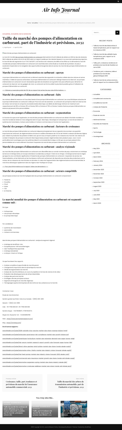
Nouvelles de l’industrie (100, 124)
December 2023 (98, 170)
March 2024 (97, 157)
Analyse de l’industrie (100, 107)
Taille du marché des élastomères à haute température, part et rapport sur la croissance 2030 (106, 48)
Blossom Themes (72, 427)
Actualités (6, 34)
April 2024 (96, 153)
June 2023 (96, 195)
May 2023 (96, 199)
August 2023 (97, 186)
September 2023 (98, 182)
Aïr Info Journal (61, 9)
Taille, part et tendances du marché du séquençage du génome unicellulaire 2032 (42, 413)
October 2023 (97, 178)
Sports (95, 128)
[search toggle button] (118, 1)
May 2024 (96, 148)
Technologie (97, 132)
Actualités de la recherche (21, 34)
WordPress (88, 427)
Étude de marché (99, 115)
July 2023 (96, 191)
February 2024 (98, 161)
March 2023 (97, 203)
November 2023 (98, 174)
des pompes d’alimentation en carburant (28, 57)
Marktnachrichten (99, 120)
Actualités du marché (100, 103)
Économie (72, 403)
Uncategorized (98, 136)
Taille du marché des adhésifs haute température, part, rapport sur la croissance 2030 (105, 56)
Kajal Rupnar (7, 47)
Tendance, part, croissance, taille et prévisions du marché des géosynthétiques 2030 (105, 73)
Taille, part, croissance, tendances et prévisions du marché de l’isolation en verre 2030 (105, 65)
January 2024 (97, 165)
